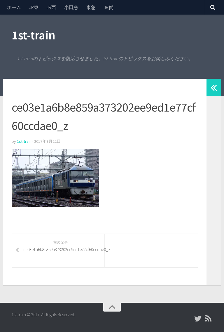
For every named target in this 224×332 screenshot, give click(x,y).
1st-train (33, 35)
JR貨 (108, 7)
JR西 (51, 7)
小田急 (71, 7)
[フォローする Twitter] (198, 318)
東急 (91, 7)
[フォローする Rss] (208, 318)
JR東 (33, 7)
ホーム (14, 7)
